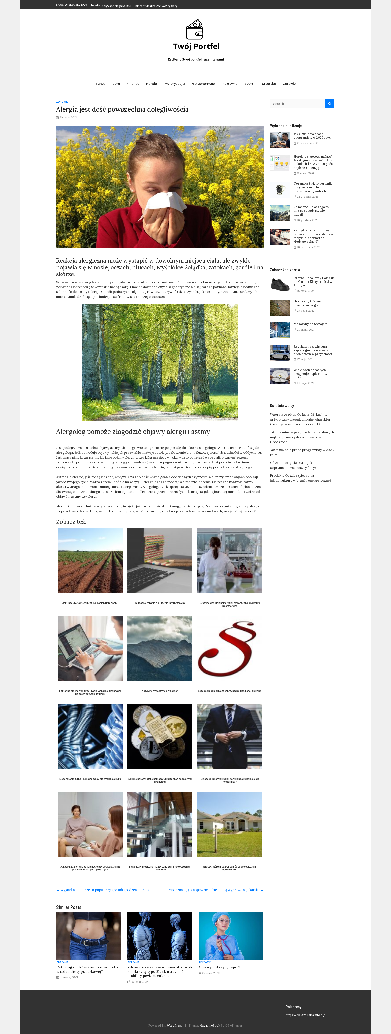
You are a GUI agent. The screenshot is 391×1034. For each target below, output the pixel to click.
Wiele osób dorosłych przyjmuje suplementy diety (310, 373)
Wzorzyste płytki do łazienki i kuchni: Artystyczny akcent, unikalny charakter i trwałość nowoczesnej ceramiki (301, 419)
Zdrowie (289, 84)
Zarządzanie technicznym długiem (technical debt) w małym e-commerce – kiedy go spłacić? (313, 235)
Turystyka (268, 84)
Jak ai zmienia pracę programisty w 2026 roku (312, 135)
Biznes (100, 84)
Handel (152, 84)
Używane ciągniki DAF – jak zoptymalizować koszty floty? (140, 4)
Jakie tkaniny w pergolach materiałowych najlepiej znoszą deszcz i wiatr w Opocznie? (302, 437)
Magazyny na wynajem (310, 324)
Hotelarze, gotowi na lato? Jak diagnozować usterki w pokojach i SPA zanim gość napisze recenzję (313, 162)
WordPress (174, 1025)
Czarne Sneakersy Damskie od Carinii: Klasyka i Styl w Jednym (314, 281)
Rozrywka (230, 84)
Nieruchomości (204, 84)
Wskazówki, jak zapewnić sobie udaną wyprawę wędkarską (216, 890)
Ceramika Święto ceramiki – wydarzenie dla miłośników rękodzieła (313, 187)
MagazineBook (210, 1025)
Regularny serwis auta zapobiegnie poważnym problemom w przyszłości (313, 350)
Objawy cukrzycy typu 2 (219, 967)
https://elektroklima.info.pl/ (305, 1015)
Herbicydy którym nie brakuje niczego (310, 303)
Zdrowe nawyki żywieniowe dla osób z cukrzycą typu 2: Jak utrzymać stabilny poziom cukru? (159, 971)
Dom (116, 84)
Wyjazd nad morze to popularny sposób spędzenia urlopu (103, 890)
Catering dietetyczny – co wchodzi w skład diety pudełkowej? (87, 969)
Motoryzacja (175, 84)
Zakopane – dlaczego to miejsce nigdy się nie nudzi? (311, 210)
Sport (249, 84)
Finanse (133, 84)
